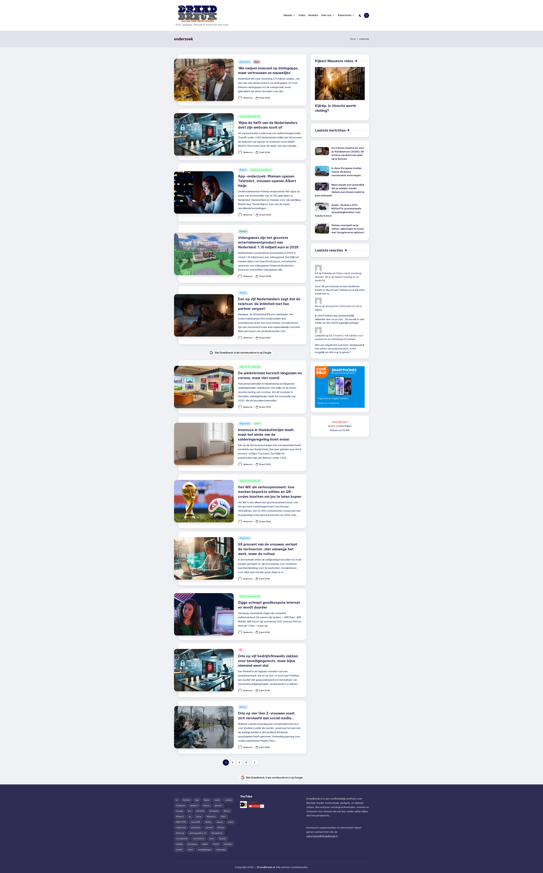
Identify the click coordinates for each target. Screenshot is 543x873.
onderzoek (181, 827)
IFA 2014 (200, 811)
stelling (179, 844)
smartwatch (198, 838)
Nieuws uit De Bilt (340, 430)
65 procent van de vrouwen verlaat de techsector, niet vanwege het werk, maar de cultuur (267, 549)
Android (186, 800)
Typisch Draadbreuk (250, 116)
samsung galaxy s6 (197, 833)
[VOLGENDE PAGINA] (254, 762)
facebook (180, 805)
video (190, 849)
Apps (256, 62)
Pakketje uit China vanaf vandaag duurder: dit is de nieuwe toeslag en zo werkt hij (338, 277)
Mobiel (243, 170)
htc (189, 811)
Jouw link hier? (339, 421)
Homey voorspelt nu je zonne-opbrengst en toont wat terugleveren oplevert (347, 229)
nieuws (220, 822)
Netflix (208, 822)
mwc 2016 (195, 822)
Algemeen (245, 62)
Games (243, 231)
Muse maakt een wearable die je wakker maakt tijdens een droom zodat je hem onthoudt (340, 190)
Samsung (180, 833)
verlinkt (179, 849)
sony (211, 838)
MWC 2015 (181, 822)
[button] (254, 762)
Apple (206, 800)
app (197, 800)
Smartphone (217, 833)
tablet (205, 844)
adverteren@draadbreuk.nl (322, 836)
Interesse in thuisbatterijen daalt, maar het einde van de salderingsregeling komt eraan (266, 434)
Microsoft (211, 816)
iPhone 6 (180, 816)
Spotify (222, 838)
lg (190, 816)
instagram (214, 811)
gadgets (194, 805)
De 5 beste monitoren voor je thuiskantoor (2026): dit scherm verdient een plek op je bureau (347, 153)
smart (257, 423)
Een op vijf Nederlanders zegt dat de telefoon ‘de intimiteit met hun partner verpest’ (269, 304)
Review (221, 827)
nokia (230, 822)
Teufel (216, 844)
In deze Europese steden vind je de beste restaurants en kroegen (346, 172)
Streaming (192, 844)
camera (228, 800)
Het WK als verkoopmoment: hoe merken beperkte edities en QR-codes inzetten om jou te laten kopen (269, 492)
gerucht (218, 805)
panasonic (195, 827)
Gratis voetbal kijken (340, 426)
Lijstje (198, 816)
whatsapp (220, 849)
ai (177, 800)
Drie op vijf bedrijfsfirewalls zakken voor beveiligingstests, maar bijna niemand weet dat (268, 661)
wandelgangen (204, 849)
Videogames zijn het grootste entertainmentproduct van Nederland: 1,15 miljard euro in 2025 (268, 242)
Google (179, 811)
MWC (223, 816)
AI (241, 650)
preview (209, 827)
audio (217, 800)
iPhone (227, 811)
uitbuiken (228, 844)
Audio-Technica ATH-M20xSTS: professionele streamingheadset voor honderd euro (338, 210)
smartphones (182, 838)
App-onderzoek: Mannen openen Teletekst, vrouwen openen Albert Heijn (267, 181)
